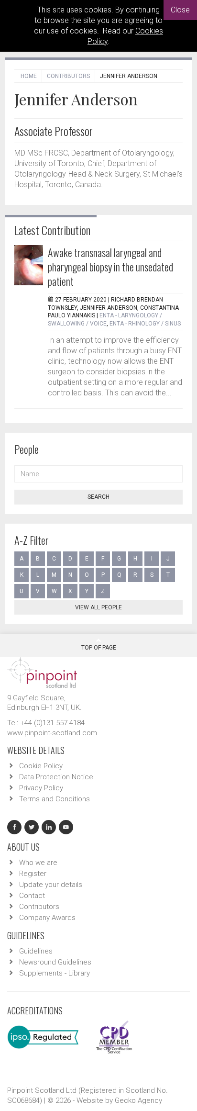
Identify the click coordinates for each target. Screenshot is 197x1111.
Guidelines (36, 951)
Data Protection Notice (56, 777)
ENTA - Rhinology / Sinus (145, 323)
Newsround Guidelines (55, 962)
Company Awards (47, 917)
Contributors (68, 76)
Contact (32, 895)
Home (29, 76)
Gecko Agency (138, 1100)
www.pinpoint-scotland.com (52, 733)
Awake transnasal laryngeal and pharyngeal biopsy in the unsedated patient (110, 267)
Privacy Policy (41, 788)
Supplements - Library (54, 973)
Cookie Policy (41, 766)
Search (98, 497)
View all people (98, 607)
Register (32, 873)
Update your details (50, 884)
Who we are (38, 862)
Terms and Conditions (54, 799)
